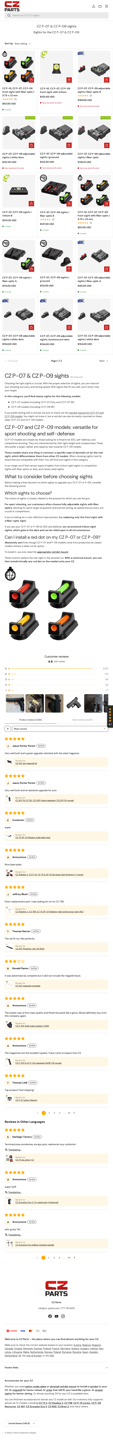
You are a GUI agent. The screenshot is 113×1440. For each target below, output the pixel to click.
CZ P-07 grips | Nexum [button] (26, 1100)
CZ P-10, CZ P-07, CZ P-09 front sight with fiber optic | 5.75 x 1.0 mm (93, 216)
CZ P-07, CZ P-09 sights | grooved (54, 279)
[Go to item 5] (93, 703)
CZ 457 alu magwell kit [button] (26, 763)
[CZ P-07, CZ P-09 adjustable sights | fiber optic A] (94, 256)
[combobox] (56, 15)
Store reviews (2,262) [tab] (82, 719)
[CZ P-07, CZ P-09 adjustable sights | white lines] (18, 132)
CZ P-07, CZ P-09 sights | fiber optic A (16, 279)
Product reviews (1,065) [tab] (30, 719)
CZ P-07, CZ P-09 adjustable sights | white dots (18, 337)
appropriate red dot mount (52, 552)
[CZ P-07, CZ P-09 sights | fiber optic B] (56, 191)
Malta (26, 1352)
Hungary (84, 1348)
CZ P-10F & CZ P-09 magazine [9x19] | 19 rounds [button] (38, 1063)
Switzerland (11, 1355)
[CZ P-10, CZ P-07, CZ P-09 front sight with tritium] (56, 67)
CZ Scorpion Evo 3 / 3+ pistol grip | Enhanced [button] (36, 1202)
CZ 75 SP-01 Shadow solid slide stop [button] (32, 837)
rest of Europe (33, 1355)
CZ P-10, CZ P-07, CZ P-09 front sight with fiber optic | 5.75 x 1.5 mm (18, 92)
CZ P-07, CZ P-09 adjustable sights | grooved (56, 155)
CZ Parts (15, 1433)
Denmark (28, 1348)
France (55, 1348)
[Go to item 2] (34, 703)
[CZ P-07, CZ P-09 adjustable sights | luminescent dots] (56, 314)
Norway (48, 1352)
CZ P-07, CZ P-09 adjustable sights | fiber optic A (94, 279)
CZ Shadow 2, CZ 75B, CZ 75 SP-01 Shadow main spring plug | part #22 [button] (49, 911)
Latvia (8, 1352)
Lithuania (17, 1352)
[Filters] (8, 729)
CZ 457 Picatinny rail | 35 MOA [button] (29, 948)
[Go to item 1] (15, 703)
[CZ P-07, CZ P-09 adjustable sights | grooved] (56, 132)
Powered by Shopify (27, 1433)
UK (19, 1355)
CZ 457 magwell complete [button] (27, 985)
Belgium (86, 1345)
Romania (66, 1352)
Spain (85, 1352)
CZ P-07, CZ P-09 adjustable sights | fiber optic (94, 155)
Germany (65, 1348)
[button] (100, 6)
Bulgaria (96, 1345)
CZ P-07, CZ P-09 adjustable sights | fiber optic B (94, 90)
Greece (75, 1348)
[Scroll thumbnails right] (104, 703)
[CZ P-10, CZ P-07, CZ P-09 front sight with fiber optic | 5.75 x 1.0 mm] (94, 191)
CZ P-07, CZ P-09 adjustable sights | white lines (18, 155)
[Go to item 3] (54, 703)
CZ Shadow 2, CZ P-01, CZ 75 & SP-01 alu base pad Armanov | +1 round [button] (49, 874)
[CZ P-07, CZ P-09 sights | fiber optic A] (18, 256)
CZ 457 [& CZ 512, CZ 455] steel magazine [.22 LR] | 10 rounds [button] (44, 800)
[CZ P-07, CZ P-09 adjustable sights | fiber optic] (94, 132)
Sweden (93, 1352)
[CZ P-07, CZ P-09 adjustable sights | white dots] (18, 314)
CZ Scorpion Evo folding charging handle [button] (34, 1245)
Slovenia (76, 1352)
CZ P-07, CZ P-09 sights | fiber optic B (54, 214)
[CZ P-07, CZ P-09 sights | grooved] (56, 256)
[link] (22, 361)
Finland (47, 1348)
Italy (101, 1348)
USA (51, 1355)
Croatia (18, 1348)
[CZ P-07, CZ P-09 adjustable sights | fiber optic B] (94, 67)
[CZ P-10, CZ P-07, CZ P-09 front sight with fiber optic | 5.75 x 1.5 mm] (18, 67)
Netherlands (36, 1352)
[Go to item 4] (74, 703)
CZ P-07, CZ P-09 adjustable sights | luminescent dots (56, 337)
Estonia (38, 1348)
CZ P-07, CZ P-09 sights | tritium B (16, 214)
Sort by (9, 43)
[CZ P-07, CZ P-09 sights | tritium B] (18, 191)
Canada (9, 1348)
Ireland (94, 1348)
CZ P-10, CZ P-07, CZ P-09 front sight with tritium (55, 90)
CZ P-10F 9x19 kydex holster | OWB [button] (32, 1026)
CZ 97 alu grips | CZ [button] (24, 1160)
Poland (57, 1352)
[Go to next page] (75, 1113)
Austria (77, 1345)
